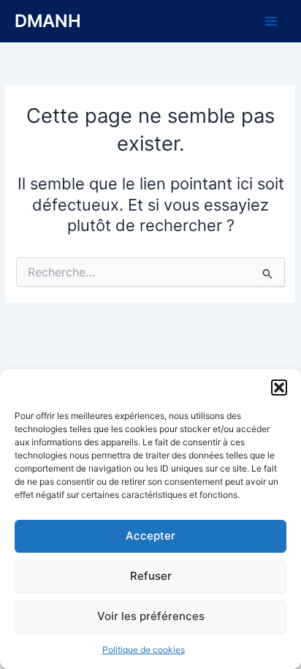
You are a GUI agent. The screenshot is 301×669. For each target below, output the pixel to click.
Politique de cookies (143, 649)
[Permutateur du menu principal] (271, 21)
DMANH (48, 20)
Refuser (151, 576)
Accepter (150, 536)
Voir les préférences (151, 616)
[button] (279, 387)
